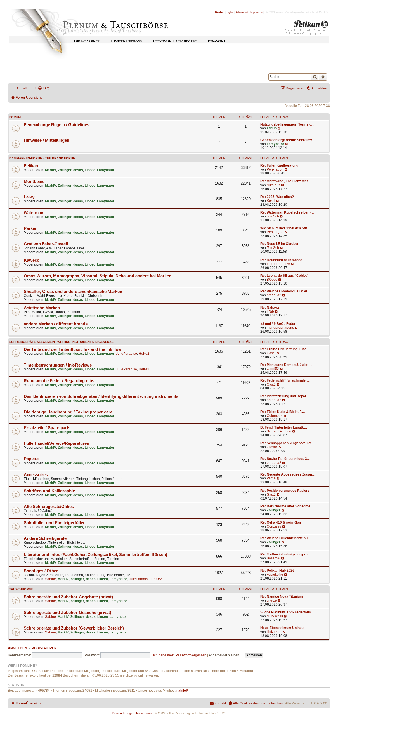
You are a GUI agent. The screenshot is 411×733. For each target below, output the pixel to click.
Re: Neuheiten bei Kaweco (281, 260)
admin (272, 128)
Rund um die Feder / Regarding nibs (59, 381)
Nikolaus (273, 185)
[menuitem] (43, 88)
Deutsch (220, 12)
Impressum (256, 12)
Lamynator (275, 144)
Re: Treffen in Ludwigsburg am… (286, 554)
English (230, 12)
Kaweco (31, 260)
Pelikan (31, 166)
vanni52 (273, 369)
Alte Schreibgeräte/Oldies (49, 506)
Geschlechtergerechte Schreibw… (287, 140)
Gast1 (271, 353)
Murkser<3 (275, 616)
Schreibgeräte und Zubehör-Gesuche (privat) (67, 612)
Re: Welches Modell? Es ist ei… (285, 291)
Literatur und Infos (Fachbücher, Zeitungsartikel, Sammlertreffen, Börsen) (95, 554)
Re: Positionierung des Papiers (285, 491)
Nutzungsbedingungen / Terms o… (287, 124)
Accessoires (36, 474)
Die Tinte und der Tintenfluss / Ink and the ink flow (73, 349)
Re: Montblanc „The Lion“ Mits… (286, 181)
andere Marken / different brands (56, 324)
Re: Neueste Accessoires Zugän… (287, 474)
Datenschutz (242, 12)
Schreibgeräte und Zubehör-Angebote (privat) (68, 597)
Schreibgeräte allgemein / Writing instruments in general (61, 342)
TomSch (273, 216)
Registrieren (44, 648)
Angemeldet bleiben (224, 655)
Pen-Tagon (275, 169)
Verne (271, 478)
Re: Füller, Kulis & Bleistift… (282, 412)
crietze (272, 600)
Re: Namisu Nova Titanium (281, 597)
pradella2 (274, 295)
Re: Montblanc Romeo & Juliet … (286, 365)
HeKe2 (144, 354)
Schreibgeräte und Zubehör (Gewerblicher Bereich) (74, 628)
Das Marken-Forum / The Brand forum (42, 158)
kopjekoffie (275, 574)
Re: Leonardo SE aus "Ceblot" (284, 276)
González (274, 526)
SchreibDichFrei (279, 431)
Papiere (31, 459)
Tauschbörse (21, 589)
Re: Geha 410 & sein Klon (280, 522)
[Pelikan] (306, 28)
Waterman (33, 213)
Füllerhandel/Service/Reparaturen (56, 443)
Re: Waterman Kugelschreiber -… (287, 212)
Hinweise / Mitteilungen (46, 140)
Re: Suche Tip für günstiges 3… (285, 459)
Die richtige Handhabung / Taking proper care (68, 412)
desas (78, 170)
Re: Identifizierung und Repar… (285, 396)
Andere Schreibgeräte (45, 538)
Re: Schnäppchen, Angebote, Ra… (287, 443)
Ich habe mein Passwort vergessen (179, 655)
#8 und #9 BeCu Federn (278, 324)
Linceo (90, 170)
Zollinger (65, 170)
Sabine (50, 579)
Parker (30, 228)
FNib (270, 311)
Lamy (29, 197)
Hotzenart (274, 632)
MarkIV (50, 170)
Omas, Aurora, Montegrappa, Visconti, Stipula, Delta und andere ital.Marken (97, 276)
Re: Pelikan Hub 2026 (277, 571)
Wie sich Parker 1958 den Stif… (285, 228)
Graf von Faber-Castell (46, 244)
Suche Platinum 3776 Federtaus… (287, 612)
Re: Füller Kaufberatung (279, 165)
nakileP (182, 690)
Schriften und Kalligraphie (49, 491)
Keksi (271, 201)
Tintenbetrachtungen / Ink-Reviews (58, 365)
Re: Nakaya (269, 307)
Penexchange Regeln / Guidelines (56, 124)
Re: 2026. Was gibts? (277, 197)
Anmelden (17, 648)
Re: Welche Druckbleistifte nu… (285, 538)
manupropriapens (280, 328)
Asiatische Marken (42, 308)
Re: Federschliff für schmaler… (285, 380)
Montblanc (34, 181)
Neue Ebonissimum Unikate (282, 628)
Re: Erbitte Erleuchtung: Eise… (285, 349)
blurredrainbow (278, 264)
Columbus (274, 416)
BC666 (272, 280)
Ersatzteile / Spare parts (47, 427)
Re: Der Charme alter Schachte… (287, 506)
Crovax (272, 447)
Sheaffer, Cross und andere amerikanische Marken (73, 291)
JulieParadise (126, 354)
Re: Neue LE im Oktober (279, 244)
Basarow (273, 558)
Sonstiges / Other (41, 571)
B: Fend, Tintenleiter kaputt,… (283, 427)
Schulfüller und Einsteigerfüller (54, 523)
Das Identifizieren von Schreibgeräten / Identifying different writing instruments (101, 396)
